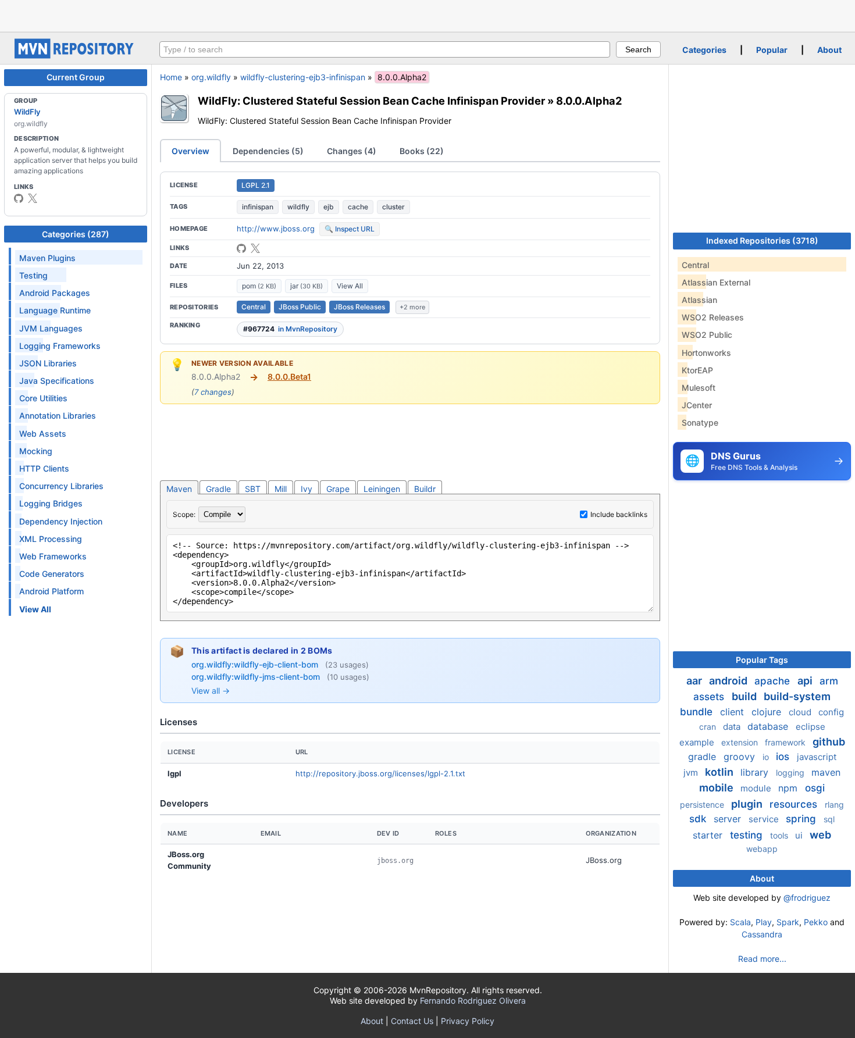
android (729, 681)
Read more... (762, 959)
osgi (815, 788)
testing (747, 835)
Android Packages (54, 293)
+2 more (412, 307)
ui (800, 835)
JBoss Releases (359, 306)
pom (259, 285)
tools (780, 835)
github (829, 742)
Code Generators (51, 574)
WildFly (27, 111)
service (765, 819)
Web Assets (42, 433)
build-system (797, 696)
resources (795, 804)
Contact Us (412, 1021)
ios (784, 756)
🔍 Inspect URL (350, 228)
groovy (741, 756)
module (757, 788)
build (745, 696)
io (767, 757)
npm (789, 788)
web (820, 835)
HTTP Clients (44, 468)
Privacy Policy (467, 1021)
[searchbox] (384, 49)
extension (740, 742)
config (831, 712)
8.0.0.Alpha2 (589, 100)
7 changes (212, 392)
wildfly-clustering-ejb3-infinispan (302, 77)
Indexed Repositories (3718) (762, 240)
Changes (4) (351, 151)
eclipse (810, 726)
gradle (703, 756)
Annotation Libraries (57, 415)
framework (786, 742)
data (733, 726)
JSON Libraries (48, 363)
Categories (704, 50)
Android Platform (51, 591)
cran (708, 727)
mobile (717, 788)
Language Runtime (55, 310)
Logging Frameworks (60, 346)
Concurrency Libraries (61, 486)
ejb (328, 206)
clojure (767, 712)
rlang (834, 804)
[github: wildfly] (18, 198)
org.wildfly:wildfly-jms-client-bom (256, 677)
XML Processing (50, 539)
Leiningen (382, 489)
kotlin (720, 772)
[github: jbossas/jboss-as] (241, 248)
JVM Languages (51, 328)
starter (709, 835)
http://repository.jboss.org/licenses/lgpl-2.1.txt (380, 773)
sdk (699, 819)
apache (773, 681)
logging (791, 772)
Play (764, 922)
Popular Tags (762, 660)
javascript (816, 756)
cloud (801, 712)
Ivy (306, 489)
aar (695, 681)
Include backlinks (618, 514)
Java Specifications (56, 381)
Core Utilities (43, 398)
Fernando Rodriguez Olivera (473, 1000)
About (829, 50)
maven (825, 772)
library (755, 772)
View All (350, 285)
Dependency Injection (60, 521)
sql (829, 819)
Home (171, 77)
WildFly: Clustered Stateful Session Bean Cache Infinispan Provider (371, 100)
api (806, 681)
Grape (338, 489)
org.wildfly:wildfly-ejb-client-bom (255, 664)
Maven (179, 489)
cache (358, 206)
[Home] (76, 55)
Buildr (425, 489)
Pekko (816, 922)
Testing (33, 275)
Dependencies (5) (268, 151)
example (698, 742)
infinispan (257, 206)
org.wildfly (211, 77)
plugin (748, 804)
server (729, 819)
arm (829, 681)
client (733, 712)
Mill (281, 489)
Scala (740, 922)
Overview (190, 151)
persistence (703, 804)
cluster (393, 206)
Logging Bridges (51, 503)
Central (253, 306)
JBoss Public (300, 306)
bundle (697, 712)
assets (710, 696)
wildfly (298, 206)
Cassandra (762, 934)
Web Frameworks (53, 556)
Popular (772, 50)
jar (306, 285)
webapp (762, 849)
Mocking (35, 451)
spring (802, 819)
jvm (691, 772)
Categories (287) (75, 234)
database (769, 726)
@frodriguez (807, 898)
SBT (253, 489)
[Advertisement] (427, 14)
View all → (210, 690)
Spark (787, 922)
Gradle (218, 489)
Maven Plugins (47, 258)
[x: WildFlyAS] (32, 198)
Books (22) (422, 151)
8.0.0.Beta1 (289, 376)
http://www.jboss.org (276, 228)
